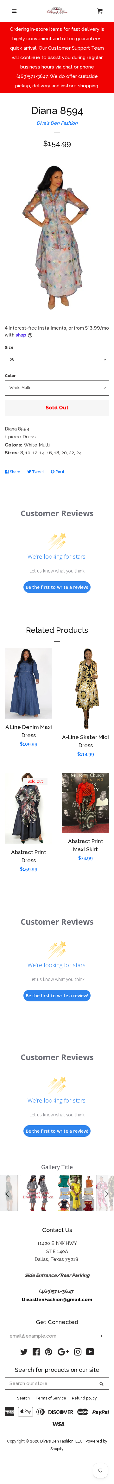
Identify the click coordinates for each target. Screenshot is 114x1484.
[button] (8, 1193)
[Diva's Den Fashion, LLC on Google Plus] (63, 1353)
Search (23, 1398)
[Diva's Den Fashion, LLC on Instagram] (78, 1353)
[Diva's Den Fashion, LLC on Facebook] (36, 1353)
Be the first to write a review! (57, 587)
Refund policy (84, 1398)
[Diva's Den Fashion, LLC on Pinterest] (49, 1353)
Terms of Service (50, 1398)
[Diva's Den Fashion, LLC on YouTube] (90, 1353)
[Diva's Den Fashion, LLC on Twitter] (24, 1353)
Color (10, 376)
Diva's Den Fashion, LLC (61, 1441)
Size (9, 347)
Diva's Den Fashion (57, 123)
